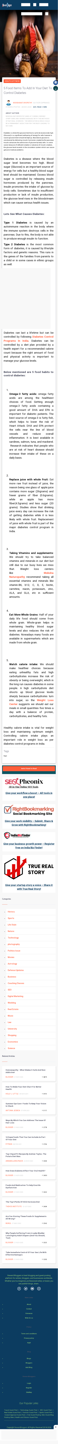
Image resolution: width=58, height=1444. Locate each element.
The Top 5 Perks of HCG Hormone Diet (23, 1202)
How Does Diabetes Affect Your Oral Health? (25, 1171)
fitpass (9, 1144)
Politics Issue (14, 951)
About (29, 1304)
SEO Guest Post (46, 1410)
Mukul (8, 1223)
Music (10, 1016)
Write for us (29, 1318)
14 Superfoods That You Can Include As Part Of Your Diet (25, 1138)
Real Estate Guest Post (12, 1412)
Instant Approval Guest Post (15, 1415)
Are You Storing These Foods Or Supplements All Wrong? (26, 1217)
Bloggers (29, 1363)
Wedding (12, 1003)
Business (12, 977)
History (11, 912)
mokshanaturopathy (22, 103)
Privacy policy (29, 1338)
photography (14, 944)
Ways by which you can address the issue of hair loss (26, 1121)
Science (11, 1048)
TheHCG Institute (14, 1206)
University (12, 1029)
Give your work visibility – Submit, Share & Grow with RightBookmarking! (29, 823)
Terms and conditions (29, 1334)
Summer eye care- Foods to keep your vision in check (26, 1105)
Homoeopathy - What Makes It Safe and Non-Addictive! (26, 1071)
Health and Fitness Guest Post (26, 1417)
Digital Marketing (15, 996)
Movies (11, 957)
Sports (11, 918)
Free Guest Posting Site (35, 1415)
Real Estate (13, 1009)
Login (29, 1383)
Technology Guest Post (28, 1410)
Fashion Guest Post (30, 1412)
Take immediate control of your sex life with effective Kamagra (26, 1253)
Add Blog (29, 1367)
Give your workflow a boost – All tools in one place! (28, 795)
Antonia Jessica (13, 1110)
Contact (29, 1309)
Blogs (29, 1358)
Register (29, 1388)
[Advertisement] (29, 298)
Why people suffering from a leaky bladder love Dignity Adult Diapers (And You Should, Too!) (25, 1235)
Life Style (12, 925)
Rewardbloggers (20, 1427)
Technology (13, 938)
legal (29, 1343)
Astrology (12, 964)
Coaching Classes (16, 983)
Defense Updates (16, 970)
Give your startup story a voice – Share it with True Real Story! (29, 887)
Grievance (28, 1313)
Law (9, 1022)
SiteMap (29, 1392)
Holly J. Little (12, 1094)
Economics (13, 1042)
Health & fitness (12, 81)
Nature (11, 931)
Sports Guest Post (45, 1412)
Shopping (12, 1035)
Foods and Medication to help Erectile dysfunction (23, 1186)
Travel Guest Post (11, 1410)
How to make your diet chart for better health (23, 1088)
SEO (10, 990)
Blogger (9, 1077)
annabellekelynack (14, 1161)
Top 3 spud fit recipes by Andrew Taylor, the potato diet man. (26, 1155)
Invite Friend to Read (29, 769)
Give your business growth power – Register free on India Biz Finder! (28, 845)
